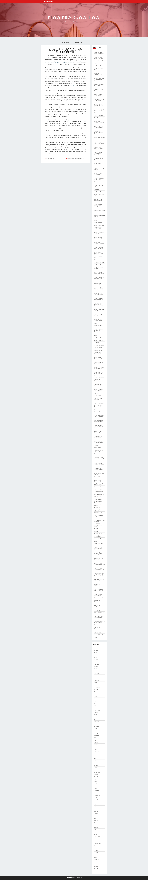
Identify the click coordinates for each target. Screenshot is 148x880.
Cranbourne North (97, 836)
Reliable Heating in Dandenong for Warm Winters (98, 158)
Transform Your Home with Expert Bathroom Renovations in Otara (98, 248)
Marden (95, 841)
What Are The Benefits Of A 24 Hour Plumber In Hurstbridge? (99, 605)
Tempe (95, 749)
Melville (95, 861)
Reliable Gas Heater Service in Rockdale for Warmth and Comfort (98, 295)
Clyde (95, 802)
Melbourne (96, 659)
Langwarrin (96, 815)
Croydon (95, 767)
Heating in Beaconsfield (99, 461)
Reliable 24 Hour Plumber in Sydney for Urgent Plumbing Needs (99, 330)
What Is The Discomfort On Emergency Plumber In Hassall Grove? (99, 509)
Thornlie (96, 813)
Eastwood (96, 864)
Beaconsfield (96, 818)
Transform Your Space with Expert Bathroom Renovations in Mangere (99, 52)
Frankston (96, 781)
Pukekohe (96, 744)
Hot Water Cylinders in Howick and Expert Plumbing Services (98, 153)
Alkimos (95, 806)
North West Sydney (98, 730)
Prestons (96, 691)
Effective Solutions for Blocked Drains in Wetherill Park (98, 364)
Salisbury (96, 811)
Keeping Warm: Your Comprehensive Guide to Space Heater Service (99, 426)
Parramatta (96, 673)
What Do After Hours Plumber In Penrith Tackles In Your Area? (98, 548)
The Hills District (97, 751)
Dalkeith (96, 714)
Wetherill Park (97, 795)
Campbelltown (97, 763)
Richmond (96, 829)
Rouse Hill (96, 776)
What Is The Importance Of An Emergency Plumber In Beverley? (99, 530)
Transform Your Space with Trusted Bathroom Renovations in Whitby (98, 339)
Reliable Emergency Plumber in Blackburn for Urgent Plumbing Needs (99, 244)
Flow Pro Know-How (47, 1)
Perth (95, 705)
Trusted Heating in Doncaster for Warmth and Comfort (98, 354)
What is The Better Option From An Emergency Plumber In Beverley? (99, 594)
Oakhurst (96, 852)
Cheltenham (96, 678)
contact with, (72, 85)
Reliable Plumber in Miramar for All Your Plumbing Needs (98, 94)
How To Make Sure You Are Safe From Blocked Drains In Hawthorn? (99, 579)
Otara (95, 756)
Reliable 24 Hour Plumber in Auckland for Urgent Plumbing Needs (99, 234)
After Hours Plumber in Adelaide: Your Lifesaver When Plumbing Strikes (98, 421)
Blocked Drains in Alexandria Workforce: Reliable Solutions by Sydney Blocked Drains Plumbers (98, 255)
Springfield (96, 866)
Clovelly (95, 696)
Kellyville (96, 666)
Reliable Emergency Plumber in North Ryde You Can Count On (98, 359)
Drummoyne (96, 726)
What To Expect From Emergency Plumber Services (98, 617)
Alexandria (96, 758)
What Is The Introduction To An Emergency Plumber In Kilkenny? (99, 520)
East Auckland (97, 772)
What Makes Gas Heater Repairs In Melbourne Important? (98, 584)
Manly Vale (96, 689)
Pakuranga (96, 774)
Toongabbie (96, 675)
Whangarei (96, 684)
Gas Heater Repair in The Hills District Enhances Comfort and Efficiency (99, 229)
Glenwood (96, 655)
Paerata (95, 746)
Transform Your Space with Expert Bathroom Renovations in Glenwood (99, 57)
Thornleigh (96, 790)
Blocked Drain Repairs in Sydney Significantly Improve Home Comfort (99, 272)
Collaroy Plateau (97, 848)
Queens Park (49, 158)
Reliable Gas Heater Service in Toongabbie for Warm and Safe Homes (99, 84)
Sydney (95, 728)
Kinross (95, 871)
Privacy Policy (79, 877)
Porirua (95, 786)
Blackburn (96, 668)
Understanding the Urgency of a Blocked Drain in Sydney (98, 173)
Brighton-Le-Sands (98, 740)
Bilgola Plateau (97, 779)
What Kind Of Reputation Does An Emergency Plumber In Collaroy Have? (99, 563)
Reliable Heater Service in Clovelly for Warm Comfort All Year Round (99, 114)
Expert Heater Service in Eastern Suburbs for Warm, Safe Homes (99, 79)
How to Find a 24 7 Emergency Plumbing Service (98, 540)
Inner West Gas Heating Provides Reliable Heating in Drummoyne (99, 168)
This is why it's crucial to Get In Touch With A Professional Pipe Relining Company (65, 50)
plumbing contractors (73, 158)
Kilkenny (96, 827)
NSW (95, 694)
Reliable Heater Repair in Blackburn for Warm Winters (99, 369)
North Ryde (96, 733)
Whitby (95, 788)
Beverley (96, 838)
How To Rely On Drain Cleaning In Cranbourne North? (98, 525)
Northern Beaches (97, 687)
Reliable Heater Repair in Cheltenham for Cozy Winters (99, 89)
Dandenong (96, 721)
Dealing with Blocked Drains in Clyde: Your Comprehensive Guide (98, 381)
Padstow (96, 825)
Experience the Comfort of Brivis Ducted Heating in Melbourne (99, 137)
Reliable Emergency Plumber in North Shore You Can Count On (99, 178)
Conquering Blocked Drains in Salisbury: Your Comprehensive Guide (98, 438)
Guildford (96, 742)
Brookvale (96, 820)
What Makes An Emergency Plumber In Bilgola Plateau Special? (99, 589)
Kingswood (96, 701)
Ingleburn (96, 760)
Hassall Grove (97, 799)
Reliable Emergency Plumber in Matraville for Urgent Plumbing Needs (99, 205)
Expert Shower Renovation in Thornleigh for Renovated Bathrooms (99, 344)
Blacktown (96, 652)
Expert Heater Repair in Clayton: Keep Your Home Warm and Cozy (99, 473)
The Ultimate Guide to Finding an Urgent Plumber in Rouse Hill (98, 304)
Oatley (95, 797)
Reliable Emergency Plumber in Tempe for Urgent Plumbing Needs (99, 224)
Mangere (96, 650)
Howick (95, 717)
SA (94, 703)
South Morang (97, 845)
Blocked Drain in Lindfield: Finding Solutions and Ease (99, 417)
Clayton (95, 822)
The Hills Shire (97, 664)
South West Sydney (98, 710)
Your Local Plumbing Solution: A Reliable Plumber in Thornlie (98, 488)
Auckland (96, 719)
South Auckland (97, 648)
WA (53, 158)
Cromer (95, 834)
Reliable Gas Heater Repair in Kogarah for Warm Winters (98, 239)
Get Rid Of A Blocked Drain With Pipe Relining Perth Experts (99, 636)
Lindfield (96, 809)
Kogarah (96, 753)
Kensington (96, 868)
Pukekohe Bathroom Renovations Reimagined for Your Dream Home (99, 309)
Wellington (96, 680)
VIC (94, 661)
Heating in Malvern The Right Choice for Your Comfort (98, 62)
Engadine (96, 850)
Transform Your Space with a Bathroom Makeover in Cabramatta (99, 283)
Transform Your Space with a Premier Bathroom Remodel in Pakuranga (99, 299)
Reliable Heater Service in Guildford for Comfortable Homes (99, 210)
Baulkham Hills (97, 735)
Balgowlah (96, 832)
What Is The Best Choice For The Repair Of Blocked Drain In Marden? (99, 535)
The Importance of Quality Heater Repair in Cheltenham (99, 386)
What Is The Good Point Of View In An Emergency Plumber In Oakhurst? (99, 574)
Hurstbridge (96, 859)
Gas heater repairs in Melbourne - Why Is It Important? (98, 553)
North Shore (96, 698)
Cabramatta (96, 712)
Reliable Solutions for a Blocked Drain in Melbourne (98, 163)
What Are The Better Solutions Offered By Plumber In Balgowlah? (98, 498)
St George (96, 737)
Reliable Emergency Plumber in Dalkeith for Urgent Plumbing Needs (99, 142)
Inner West (96, 724)
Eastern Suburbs (97, 671)
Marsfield (96, 765)
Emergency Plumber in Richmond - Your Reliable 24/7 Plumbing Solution (99, 493)
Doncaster (96, 792)
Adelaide (95, 783)
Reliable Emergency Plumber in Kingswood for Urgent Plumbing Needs (99, 123)
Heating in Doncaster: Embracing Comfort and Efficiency (99, 465)
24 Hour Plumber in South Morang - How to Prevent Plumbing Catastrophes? (99, 558)
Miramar (95, 682)
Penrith (95, 804)
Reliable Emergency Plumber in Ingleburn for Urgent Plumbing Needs (99, 261)
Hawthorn (96, 854)
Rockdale (96, 769)
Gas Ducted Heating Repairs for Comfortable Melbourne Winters (99, 349)
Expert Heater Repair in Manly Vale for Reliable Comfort (98, 105)
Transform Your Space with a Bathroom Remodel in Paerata (99, 215)
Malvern (95, 657)
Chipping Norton (97, 843)
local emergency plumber (76, 160)
